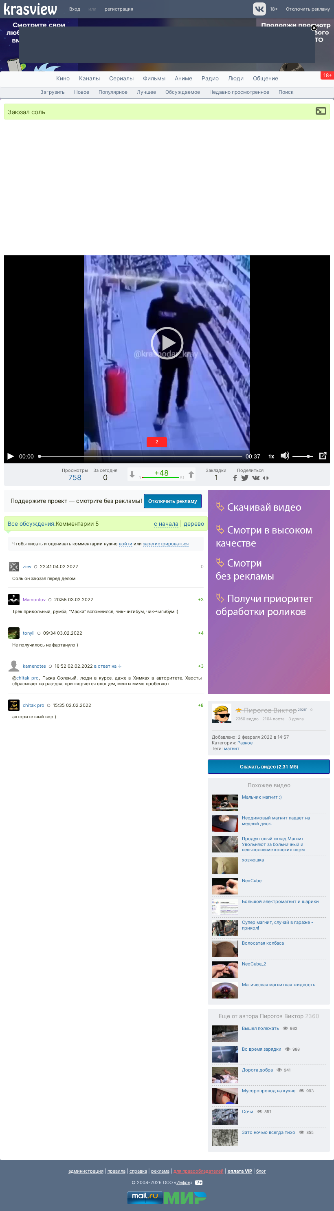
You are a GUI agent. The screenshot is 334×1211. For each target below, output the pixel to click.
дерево (194, 523)
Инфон (183, 1182)
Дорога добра (257, 1070)
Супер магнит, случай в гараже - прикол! (277, 925)
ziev (27, 566)
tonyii (29, 633)
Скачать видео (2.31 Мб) (269, 766)
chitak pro (27, 678)
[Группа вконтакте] (259, 14)
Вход (74, 9)
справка (138, 1171)
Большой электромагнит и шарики (280, 901)
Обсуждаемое (182, 92)
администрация (85, 1171)
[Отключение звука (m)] (285, 456)
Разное (245, 743)
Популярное (113, 92)
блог (261, 1171)
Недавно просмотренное (239, 92)
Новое (81, 92)
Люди (236, 78)
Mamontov (34, 599)
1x (271, 456)
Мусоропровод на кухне (268, 1091)
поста (279, 718)
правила (116, 1171)
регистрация (119, 9)
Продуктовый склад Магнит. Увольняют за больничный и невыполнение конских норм (273, 844)
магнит (232, 748)
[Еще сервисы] (265, 477)
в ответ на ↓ (108, 666)
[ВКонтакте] (254, 477)
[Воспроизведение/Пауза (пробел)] (10, 456)
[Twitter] (244, 477)
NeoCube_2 (254, 964)
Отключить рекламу (308, 9)
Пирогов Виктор (266, 710)
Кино (63, 78)
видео (252, 718)
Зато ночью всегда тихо (268, 1132)
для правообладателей (199, 1171)
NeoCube (251, 880)
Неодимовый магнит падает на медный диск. (276, 820)
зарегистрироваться (166, 544)
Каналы (89, 78)
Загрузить (52, 92)
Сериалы (121, 78)
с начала (166, 523)
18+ (274, 9)
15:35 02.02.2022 (72, 705)
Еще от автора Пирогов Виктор (269, 1016)
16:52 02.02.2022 (74, 666)
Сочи (247, 1111)
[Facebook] (234, 477)
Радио (210, 78)
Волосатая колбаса (263, 943)
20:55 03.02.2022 (73, 599)
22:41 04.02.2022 (59, 566)
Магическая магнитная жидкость (278, 984)
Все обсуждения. (32, 523)
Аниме (183, 78)
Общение (265, 78)
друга (298, 718)
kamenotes (34, 666)
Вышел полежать (260, 1028)
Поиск (286, 92)
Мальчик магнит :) (262, 797)
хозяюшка (253, 860)
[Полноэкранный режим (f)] (322, 456)
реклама (160, 1171)
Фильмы (154, 78)
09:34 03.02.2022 (62, 633)
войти (125, 544)
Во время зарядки (261, 1049)
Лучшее (146, 92)
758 (74, 477)
